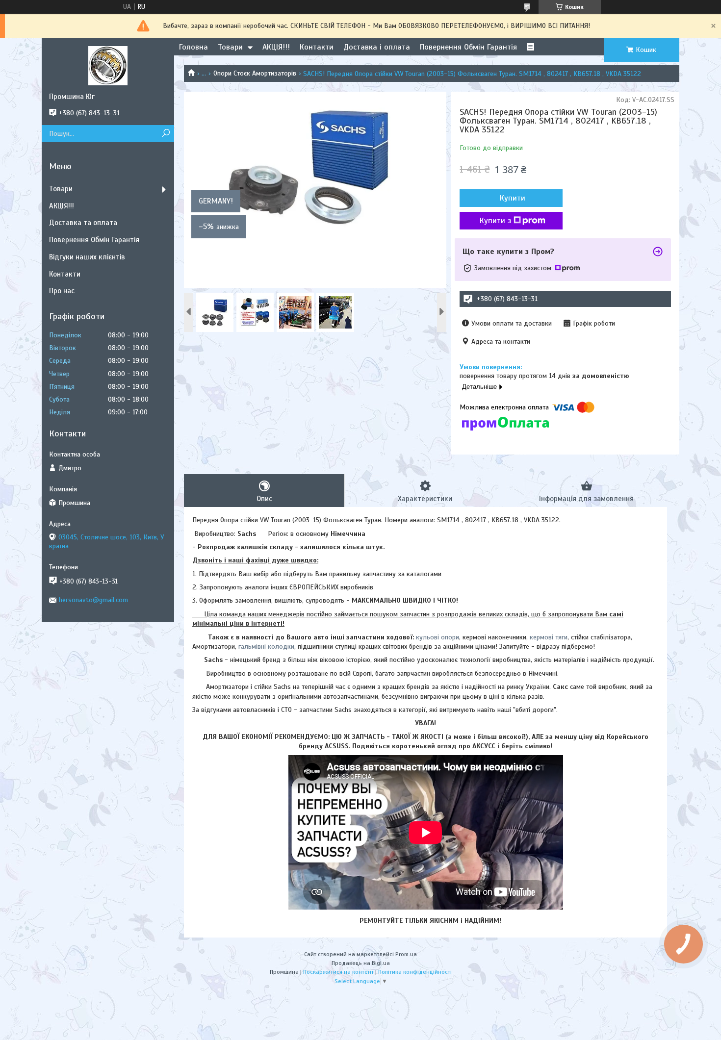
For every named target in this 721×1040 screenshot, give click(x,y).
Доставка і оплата (376, 47)
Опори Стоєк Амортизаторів (254, 73)
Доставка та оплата (83, 222)
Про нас (62, 290)
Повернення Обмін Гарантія (468, 47)
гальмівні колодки (266, 646)
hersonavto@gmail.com (93, 600)
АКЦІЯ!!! (276, 47)
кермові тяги (548, 637)
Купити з (495, 221)
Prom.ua (406, 954)
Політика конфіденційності (415, 971)
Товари (230, 47)
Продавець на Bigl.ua (361, 963)
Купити (512, 198)
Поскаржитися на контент (338, 971)
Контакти (317, 47)
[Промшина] (108, 65)
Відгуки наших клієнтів (87, 257)
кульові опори (437, 637)
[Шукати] (165, 133)
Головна (193, 47)
